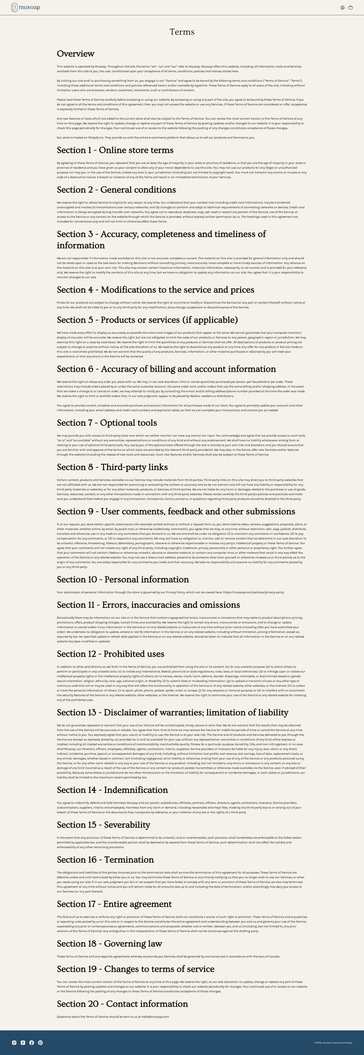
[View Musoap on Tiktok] (23, 1043)
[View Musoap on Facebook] (32, 1043)
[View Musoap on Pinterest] (40, 1043)
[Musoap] (25, 7)
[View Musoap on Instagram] (14, 1043)
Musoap (327, 1042)
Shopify (348, 1042)
